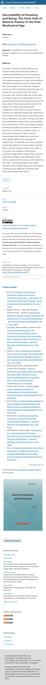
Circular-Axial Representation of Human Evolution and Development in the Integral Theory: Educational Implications (25, 404)
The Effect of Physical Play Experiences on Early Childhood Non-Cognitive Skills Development (22, 419)
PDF (7, 180)
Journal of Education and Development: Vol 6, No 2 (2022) (23, 345)
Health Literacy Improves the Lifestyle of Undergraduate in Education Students (23, 389)
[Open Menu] (2, 2)
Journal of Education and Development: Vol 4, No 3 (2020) (23, 424)
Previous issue (9, 554)
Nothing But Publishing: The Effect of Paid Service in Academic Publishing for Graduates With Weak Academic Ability (25, 451)
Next (39, 465)
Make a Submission (12, 540)
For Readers (8, 637)
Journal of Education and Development (21, 2)
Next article (8, 585)
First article (8, 562)
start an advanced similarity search (27, 470)
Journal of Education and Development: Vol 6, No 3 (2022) (24, 304)
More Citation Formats (12, 277)
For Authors (8, 641)
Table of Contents (10, 602)
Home (4, 8)
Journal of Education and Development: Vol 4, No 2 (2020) (23, 442)
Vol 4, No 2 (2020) (25, 8)
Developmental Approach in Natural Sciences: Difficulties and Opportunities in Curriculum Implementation (25, 316)
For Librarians (8, 644)
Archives (13, 8)
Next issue (8, 558)
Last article (8, 593)
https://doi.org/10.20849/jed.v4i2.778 (21, 44)
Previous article (10, 572)
